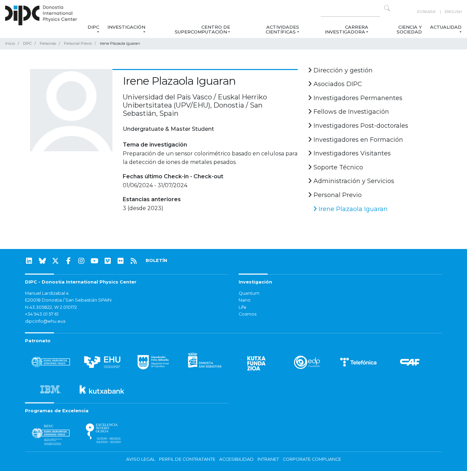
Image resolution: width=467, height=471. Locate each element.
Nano (245, 300)
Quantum (249, 293)
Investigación (126, 27)
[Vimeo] (108, 261)
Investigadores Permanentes (357, 98)
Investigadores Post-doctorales (360, 125)
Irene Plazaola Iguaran (352, 209)
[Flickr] (121, 261)
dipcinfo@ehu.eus (45, 321)
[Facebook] (68, 261)
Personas (48, 43)
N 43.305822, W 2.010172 (51, 307)
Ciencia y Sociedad (409, 29)
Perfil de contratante (187, 459)
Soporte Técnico (337, 167)
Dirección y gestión (342, 70)
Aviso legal (140, 459)
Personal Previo (78, 43)
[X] (55, 261)
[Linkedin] (29, 261)
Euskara (426, 11)
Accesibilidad (236, 459)
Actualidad (446, 27)
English (453, 11)
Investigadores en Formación (357, 139)
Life (242, 307)
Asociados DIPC (337, 84)
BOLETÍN (156, 260)
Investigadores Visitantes (351, 153)
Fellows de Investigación (350, 111)
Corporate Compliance (312, 459)
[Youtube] (95, 261)
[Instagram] (81, 261)
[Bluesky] (42, 261)
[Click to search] (387, 8)
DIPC (93, 27)
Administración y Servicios (353, 181)
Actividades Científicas (282, 29)
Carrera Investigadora (346, 29)
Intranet (268, 459)
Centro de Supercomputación (202, 29)
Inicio (10, 43)
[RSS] (134, 261)
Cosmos (247, 314)
